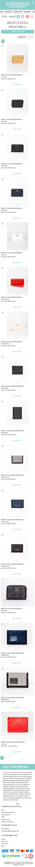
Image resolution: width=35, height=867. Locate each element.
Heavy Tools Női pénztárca (11, 609)
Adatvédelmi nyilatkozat (8, 812)
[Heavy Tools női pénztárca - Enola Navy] (17, 192)
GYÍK (2, 810)
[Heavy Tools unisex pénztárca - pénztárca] (17, 726)
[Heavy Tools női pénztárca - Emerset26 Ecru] (17, 325)
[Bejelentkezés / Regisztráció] (22, 16)
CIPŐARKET (8, 16)
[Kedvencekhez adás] (2, 45)
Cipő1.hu (22, 865)
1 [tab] (15, 71)
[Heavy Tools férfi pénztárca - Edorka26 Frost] (17, 459)
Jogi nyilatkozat (5, 815)
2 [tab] (16, 71)
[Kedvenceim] (30, 856)
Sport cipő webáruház (17, 863)
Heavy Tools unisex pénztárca (13, 742)
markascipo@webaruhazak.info (10, 831)
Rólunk (3, 839)
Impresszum (4, 841)
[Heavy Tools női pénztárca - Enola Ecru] (17, 236)
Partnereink (4, 844)
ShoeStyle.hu (16, 865)
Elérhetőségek (5, 829)
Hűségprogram (5, 819)
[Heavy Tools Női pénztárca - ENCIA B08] (17, 592)
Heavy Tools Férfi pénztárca (12, 653)
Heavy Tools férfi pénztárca (12, 386)
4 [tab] (19, 71)
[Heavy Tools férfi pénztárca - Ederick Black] (17, 370)
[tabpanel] (17, 58)
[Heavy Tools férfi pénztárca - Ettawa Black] (17, 414)
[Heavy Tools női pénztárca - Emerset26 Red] (17, 281)
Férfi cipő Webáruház (25, 862)
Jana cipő (21, 12)
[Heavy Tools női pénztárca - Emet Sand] (17, 58)
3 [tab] (18, 71)
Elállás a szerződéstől (7, 822)
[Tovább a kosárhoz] (18, 16)
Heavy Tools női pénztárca (11, 75)
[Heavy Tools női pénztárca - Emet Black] (17, 103)
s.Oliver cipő (30, 12)
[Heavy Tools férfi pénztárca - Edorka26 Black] (17, 548)
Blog (2, 846)
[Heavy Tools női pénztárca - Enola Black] (17, 147)
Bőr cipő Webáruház (28, 863)
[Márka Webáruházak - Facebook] (17, 804)
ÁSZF (2, 817)
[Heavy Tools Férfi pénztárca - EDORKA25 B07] (17, 637)
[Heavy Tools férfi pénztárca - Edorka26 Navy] (17, 503)
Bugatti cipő (12, 12)
